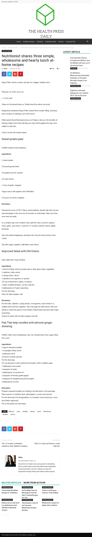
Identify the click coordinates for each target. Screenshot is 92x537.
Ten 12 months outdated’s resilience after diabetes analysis (14, 444)
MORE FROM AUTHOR (34, 482)
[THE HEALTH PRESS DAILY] (46, 21)
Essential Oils (70, 41)
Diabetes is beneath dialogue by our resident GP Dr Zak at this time (79, 93)
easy (18, 411)
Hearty (32, 411)
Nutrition (40, 41)
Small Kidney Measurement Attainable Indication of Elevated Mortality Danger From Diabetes (79, 78)
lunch (39, 411)
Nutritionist (47, 411)
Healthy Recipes (29, 41)
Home (19, 41)
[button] (87, 41)
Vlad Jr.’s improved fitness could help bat (47, 444)
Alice (5, 68)
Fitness (61, 41)
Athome (11, 411)
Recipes (5, 414)
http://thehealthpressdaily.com (27, 460)
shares (13, 414)
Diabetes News (50, 41)
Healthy (25, 411)
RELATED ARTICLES (11, 482)
